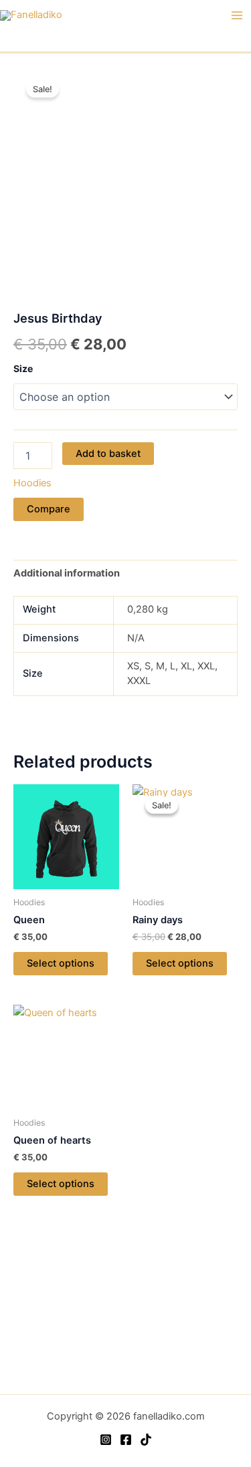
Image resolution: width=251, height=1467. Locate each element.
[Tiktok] (146, 1440)
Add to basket (108, 454)
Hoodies (32, 483)
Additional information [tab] (66, 573)
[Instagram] (106, 1440)
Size (23, 368)
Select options (60, 963)
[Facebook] (126, 1440)
